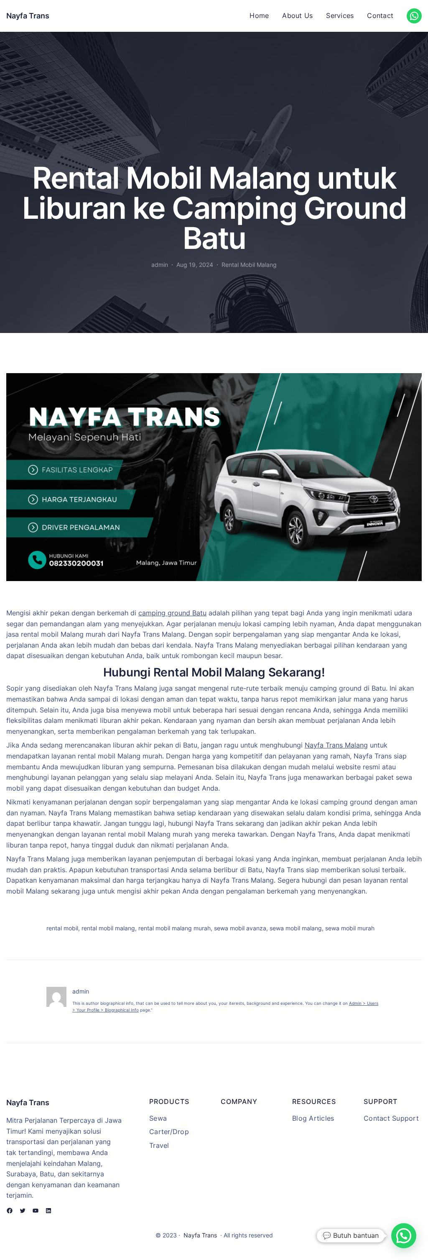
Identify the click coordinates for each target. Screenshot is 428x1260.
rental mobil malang (108, 928)
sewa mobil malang (296, 928)
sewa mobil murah (349, 928)
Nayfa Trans (27, 15)
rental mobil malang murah (174, 928)
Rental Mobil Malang (249, 264)
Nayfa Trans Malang (336, 745)
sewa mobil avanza (240, 928)
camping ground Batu (172, 613)
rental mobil (62, 928)
